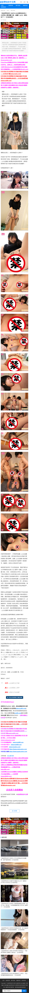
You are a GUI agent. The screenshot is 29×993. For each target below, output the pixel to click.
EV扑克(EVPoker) (8, 702)
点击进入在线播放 (14, 790)
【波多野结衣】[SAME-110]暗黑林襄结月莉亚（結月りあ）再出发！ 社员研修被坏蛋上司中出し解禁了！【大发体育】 (14, 905)
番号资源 (18, 5)
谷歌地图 (6, 985)
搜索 (24, 990)
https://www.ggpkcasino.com (18, 751)
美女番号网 (10, 755)
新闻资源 (3, 7)
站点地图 (23, 983)
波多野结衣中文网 (7, 2)
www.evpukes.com (14, 747)
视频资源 (25, 5)
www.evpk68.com (16, 744)
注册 (24, 2)
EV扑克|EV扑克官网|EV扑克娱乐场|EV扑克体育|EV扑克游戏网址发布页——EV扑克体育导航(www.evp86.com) (14, 78)
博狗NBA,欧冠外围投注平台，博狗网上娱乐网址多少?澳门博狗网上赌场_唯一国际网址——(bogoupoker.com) (14, 58)
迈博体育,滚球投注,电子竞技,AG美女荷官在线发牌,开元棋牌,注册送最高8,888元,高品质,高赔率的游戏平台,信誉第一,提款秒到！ (14, 85)
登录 (21, 2)
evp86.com (17, 713)
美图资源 (10, 5)
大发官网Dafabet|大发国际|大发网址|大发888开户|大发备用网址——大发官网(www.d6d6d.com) (14, 774)
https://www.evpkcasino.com (18, 749)
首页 (2, 5)
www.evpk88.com (18, 742)
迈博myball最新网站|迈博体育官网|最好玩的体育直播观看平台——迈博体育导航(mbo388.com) (14, 767)
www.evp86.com (21, 708)
